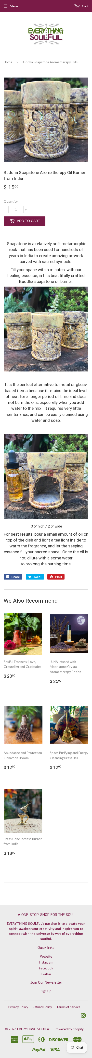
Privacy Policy (18, 1007)
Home (8, 62)
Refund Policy (42, 1007)
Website (46, 956)
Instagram (46, 962)
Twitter (46, 974)
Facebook (46, 968)
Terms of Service (68, 1007)
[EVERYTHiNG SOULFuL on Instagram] (83, 1016)
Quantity (11, 201)
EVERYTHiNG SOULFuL (33, 1029)
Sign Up (46, 991)
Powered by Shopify (69, 1029)
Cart (84, 6)
